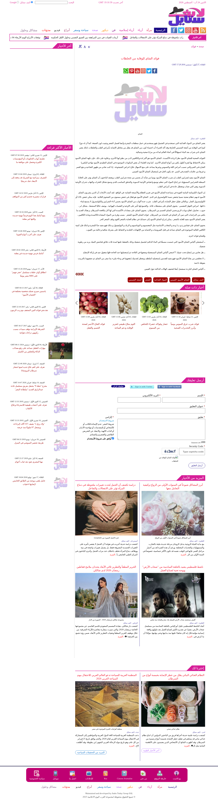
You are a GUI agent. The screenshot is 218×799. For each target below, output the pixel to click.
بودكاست (177, 778)
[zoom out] (88, 46)
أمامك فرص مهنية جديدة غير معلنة (29, 253)
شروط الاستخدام (106, 420)
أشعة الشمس (135, 280)
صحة (201, 46)
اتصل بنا (72, 778)
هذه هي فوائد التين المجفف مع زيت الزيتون (29, 310)
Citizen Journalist (124, 778)
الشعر (148, 280)
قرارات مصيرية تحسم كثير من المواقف (29, 196)
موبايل (56, 778)
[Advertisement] (88, 17)
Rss (106, 778)
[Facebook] (169, 388)
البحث (71, 2)
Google (13, 2)
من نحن (143, 778)
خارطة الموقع (160, 778)
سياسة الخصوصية (37, 778)
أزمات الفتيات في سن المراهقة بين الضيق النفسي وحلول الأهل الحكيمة (95, 37)
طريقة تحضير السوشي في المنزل (29, 443)
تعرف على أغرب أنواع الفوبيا (28, 234)
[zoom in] (80, 46)
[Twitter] (142, 388)
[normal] (84, 46)
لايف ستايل (25, 2)
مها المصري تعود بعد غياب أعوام (29, 462)
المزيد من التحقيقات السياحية (91, 752)
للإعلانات (89, 778)
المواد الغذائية (160, 280)
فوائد (193, 46)
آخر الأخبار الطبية (151, 750)
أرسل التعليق (197, 465)
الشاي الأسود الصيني (179, 280)
